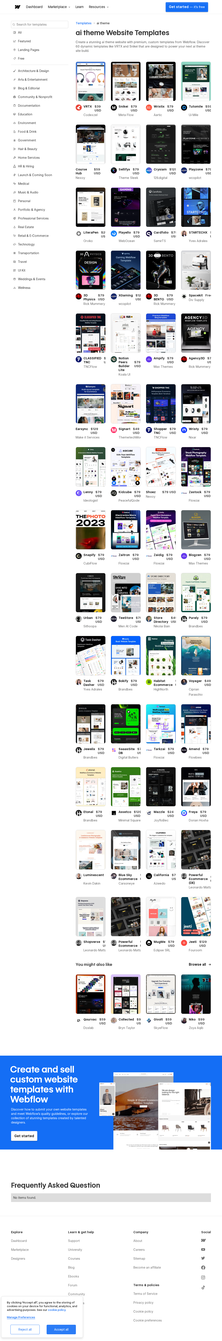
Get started (187, 7)
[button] (59, 7)
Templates (83, 23)
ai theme (103, 23)
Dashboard (34, 7)
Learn (79, 7)
